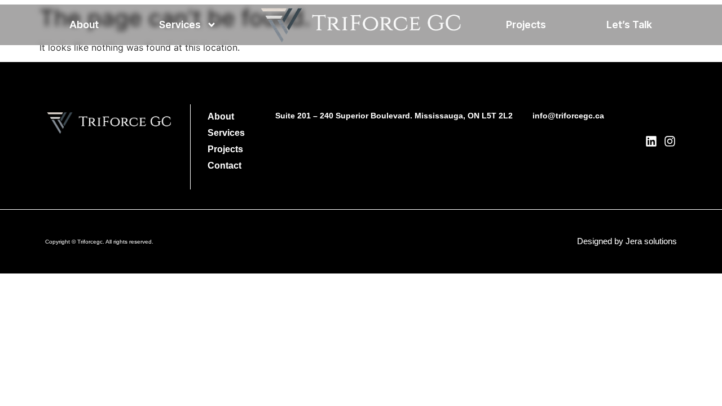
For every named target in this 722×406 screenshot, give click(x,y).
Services (180, 24)
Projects (526, 24)
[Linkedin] (651, 141)
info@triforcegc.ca (568, 115)
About (84, 24)
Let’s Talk (629, 24)
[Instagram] (670, 141)
